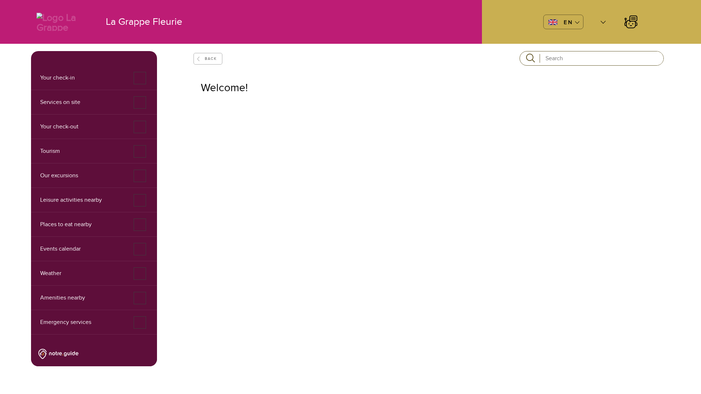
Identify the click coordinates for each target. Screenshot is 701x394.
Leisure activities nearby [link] (71, 200)
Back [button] (211, 59)
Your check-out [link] (59, 127)
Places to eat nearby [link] (66, 224)
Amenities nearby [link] (62, 298)
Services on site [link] (60, 102)
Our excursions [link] (59, 175)
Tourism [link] (50, 151)
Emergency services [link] (65, 322)
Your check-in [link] (57, 78)
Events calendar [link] (60, 249)
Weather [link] (50, 273)
